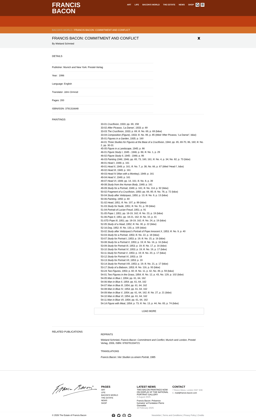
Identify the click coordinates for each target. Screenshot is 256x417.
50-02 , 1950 (121, 191)
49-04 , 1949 (111, 177)
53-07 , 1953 (117, 238)
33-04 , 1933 (119, 135)
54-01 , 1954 (121, 274)
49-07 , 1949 (112, 181)
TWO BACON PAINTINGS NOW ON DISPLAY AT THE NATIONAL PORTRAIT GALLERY (152, 392)
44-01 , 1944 (136, 142)
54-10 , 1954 (115, 296)
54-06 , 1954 (115, 281)
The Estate (169, 5)
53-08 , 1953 (118, 242)
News (182, 5)
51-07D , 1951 (112, 220)
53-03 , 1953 (117, 235)
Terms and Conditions (172, 415)
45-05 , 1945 (119, 148)
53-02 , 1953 (135, 231)
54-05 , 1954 (114, 278)
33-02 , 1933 (121, 127)
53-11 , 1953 (117, 253)
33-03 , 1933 (115, 131)
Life (137, 5)
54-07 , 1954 (115, 285)
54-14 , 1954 (116, 303)
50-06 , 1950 (112, 199)
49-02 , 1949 (112, 170)
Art (129, 5)
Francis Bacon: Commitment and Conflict (102, 30)
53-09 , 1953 (118, 245)
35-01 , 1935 (118, 138)
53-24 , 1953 (114, 271)
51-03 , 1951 (115, 206)
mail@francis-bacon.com (186, 393)
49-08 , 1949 (122, 184)
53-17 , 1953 (117, 267)
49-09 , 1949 (117, 188)
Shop (191, 5)
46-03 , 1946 (115, 159)
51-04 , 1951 (120, 209)
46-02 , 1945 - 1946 (119, 155)
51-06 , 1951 (111, 217)
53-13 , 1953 (118, 260)
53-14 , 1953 (119, 263)
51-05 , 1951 (111, 213)
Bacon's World (151, 5)
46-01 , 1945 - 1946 (119, 152)
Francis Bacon (66, 8)
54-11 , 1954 (115, 299)
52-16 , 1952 (110, 227)
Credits (201, 415)
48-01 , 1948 (111, 163)
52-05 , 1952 (116, 224)
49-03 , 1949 (123, 173)
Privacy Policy (190, 415)
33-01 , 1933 (113, 124)
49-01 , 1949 (111, 166)
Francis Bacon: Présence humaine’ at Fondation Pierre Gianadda (150, 403)
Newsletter (156, 415)
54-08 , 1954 (115, 289)
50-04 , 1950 (119, 195)
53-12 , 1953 (118, 256)
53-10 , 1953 (118, 249)
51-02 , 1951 (110, 202)
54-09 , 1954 (115, 292)
